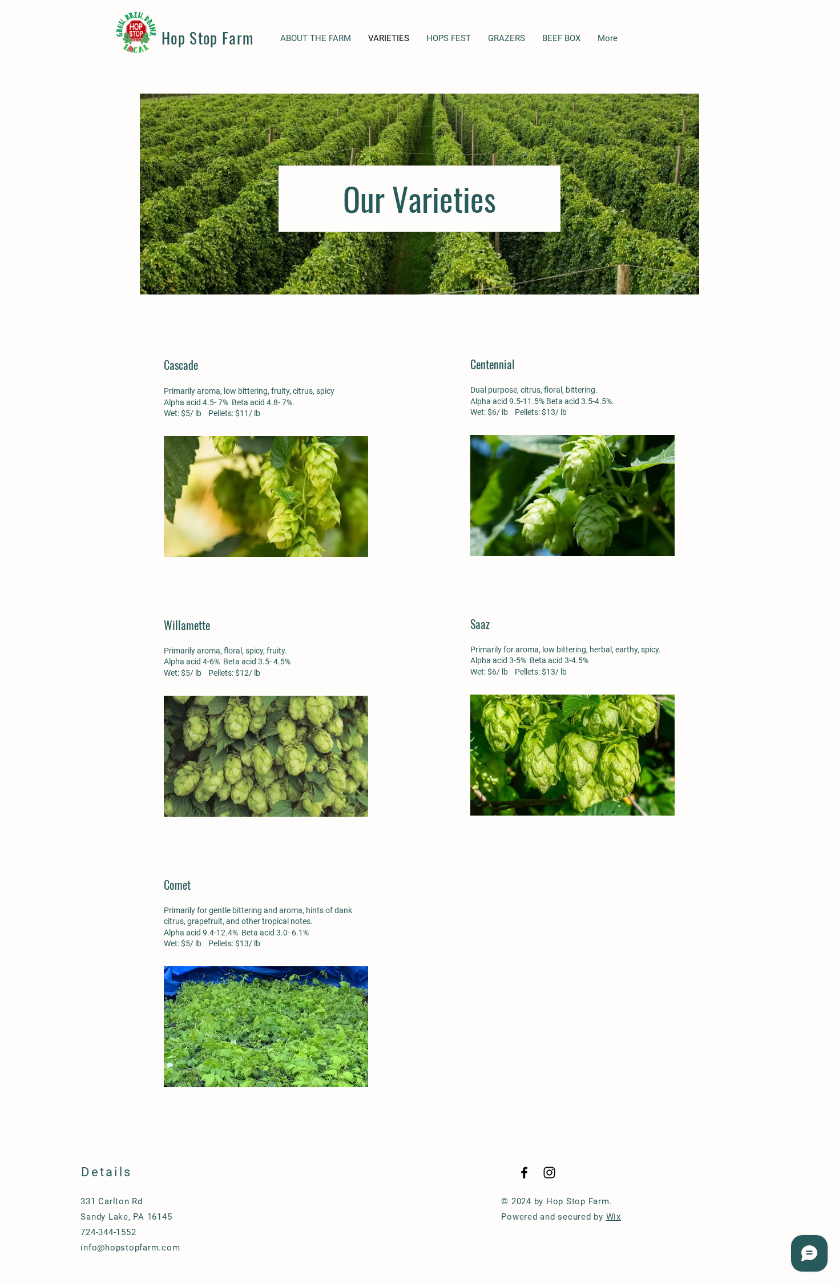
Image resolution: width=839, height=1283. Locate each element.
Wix (613, 1217)
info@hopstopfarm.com (130, 1247)
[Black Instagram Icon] (549, 1172)
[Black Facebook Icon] (524, 1172)
